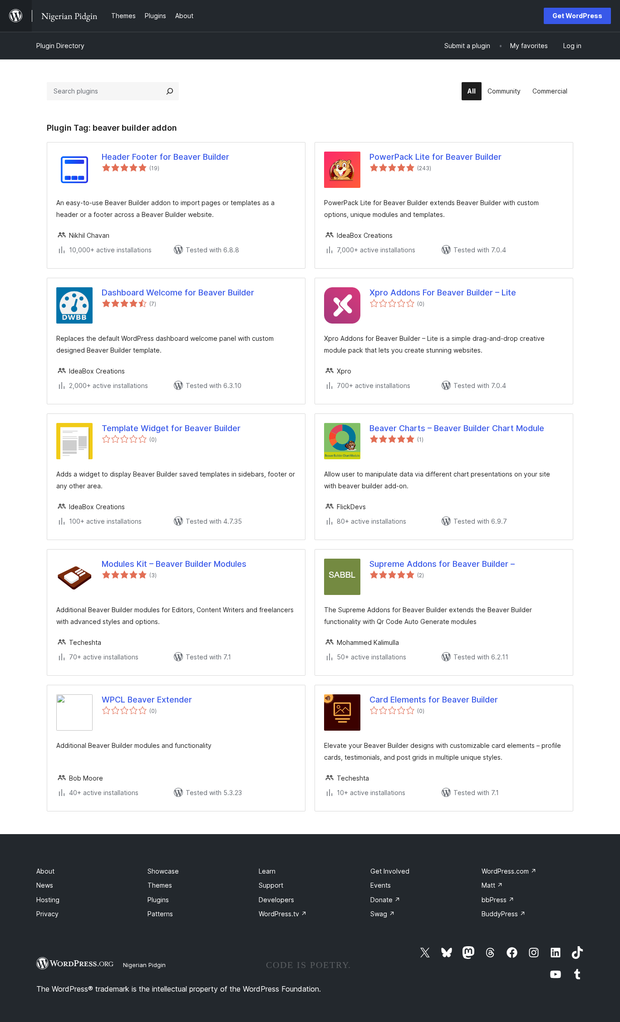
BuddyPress (504, 914)
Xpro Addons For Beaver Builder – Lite (442, 292)
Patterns (160, 914)
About (45, 871)
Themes (160, 885)
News (44, 885)
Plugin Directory (60, 45)
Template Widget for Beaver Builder (171, 428)
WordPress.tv (283, 914)
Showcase (163, 871)
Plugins (158, 900)
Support (271, 885)
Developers (276, 900)
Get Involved (389, 871)
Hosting (47, 900)
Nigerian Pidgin (144, 964)
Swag (382, 914)
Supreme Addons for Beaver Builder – (442, 564)
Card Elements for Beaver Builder (433, 699)
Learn (267, 871)
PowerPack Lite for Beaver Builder (435, 157)
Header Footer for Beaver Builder (165, 157)
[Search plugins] (170, 91)
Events (380, 885)
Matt (492, 885)
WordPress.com (509, 871)
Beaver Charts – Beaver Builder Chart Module (456, 428)
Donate (385, 900)
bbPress (498, 900)
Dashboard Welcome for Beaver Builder (178, 292)
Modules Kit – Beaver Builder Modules (174, 564)
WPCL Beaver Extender (147, 699)
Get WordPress (577, 16)
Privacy (47, 914)
